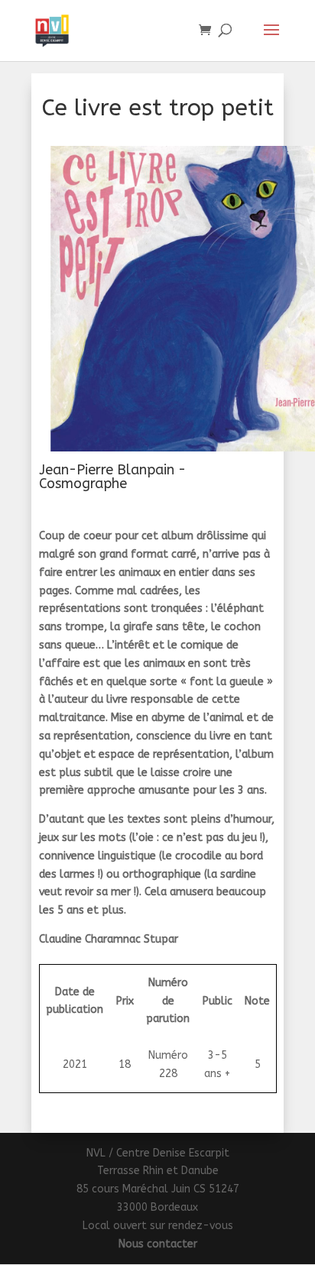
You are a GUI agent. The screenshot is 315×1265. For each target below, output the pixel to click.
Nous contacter (158, 1244)
